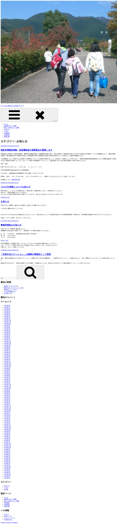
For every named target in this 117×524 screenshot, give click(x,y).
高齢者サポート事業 (10, 126)
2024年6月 (7, 352)
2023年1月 (7, 382)
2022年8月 (7, 391)
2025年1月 (7, 339)
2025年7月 (7, 329)
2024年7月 (7, 350)
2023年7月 (7, 372)
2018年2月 (7, 461)
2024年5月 (7, 354)
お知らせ (7, 129)
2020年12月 (7, 426)
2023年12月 (7, 363)
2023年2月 (7, 381)
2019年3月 (7, 438)
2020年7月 (7, 435)
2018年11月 (7, 445)
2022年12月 (7, 384)
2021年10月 (7, 409)
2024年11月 (7, 343)
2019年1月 (7, 442)
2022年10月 (7, 388)
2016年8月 (7, 470)
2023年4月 (7, 377)
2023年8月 (7, 370)
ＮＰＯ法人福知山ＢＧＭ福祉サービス (12, 106)
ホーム (6, 124)
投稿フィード (8, 516)
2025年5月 (7, 332)
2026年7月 (7, 307)
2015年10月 (7, 474)
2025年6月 (7, 330)
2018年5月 (7, 456)
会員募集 (7, 133)
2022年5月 (7, 397)
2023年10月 (7, 366)
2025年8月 (7, 327)
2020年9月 (7, 431)
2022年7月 (7, 393)
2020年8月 (7, 433)
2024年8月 (7, 348)
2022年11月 (7, 386)
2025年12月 (7, 320)
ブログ (6, 131)
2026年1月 (7, 318)
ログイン (7, 514)
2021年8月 (7, 411)
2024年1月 (7, 361)
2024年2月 (7, 359)
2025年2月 (7, 338)
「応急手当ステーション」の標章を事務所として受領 (26, 254)
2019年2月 (7, 440)
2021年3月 (7, 420)
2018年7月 (7, 452)
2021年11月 (7, 408)
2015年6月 (7, 478)
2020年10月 (7, 429)
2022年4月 (7, 399)
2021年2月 (7, 422)
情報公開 (7, 136)
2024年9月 (7, 347)
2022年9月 (7, 390)
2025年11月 (7, 321)
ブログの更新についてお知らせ (15, 187)
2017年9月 (7, 465)
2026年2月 (7, 316)
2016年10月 (7, 467)
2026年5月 (7, 311)
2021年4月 (7, 418)
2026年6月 (7, 309)
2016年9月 (7, 469)
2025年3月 (7, 336)
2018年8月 (7, 451)
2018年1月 (7, 463)
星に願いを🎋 (8, 293)
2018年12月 (7, 443)
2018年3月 (7, 460)
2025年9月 (7, 325)
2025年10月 (7, 323)
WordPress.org (8, 519)
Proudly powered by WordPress (9, 522)
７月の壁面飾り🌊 (9, 291)
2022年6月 (7, 395)
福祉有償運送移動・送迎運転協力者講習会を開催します (26, 150)
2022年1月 (7, 404)
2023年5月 (7, 375)
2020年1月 (7, 436)
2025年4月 (7, 334)
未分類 (6, 489)
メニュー (55, 120)
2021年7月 (7, 413)
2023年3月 (7, 379)
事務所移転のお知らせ (11, 225)
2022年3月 (7, 400)
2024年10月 (7, 345)
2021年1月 (7, 424)
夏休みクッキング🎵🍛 (11, 286)
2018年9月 (7, 449)
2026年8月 (7, 305)
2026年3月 (7, 314)
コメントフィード (9, 518)
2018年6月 (7, 454)
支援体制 (7, 135)
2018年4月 (7, 458)
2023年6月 (7, 373)
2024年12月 (7, 341)
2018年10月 (7, 447)
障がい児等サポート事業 (11, 127)
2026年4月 (7, 312)
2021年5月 (7, 417)
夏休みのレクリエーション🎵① (14, 288)
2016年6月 (7, 472)
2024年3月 (7, 357)
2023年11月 (7, 364)
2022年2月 (7, 402)
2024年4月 (7, 356)
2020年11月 (7, 427)
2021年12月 (7, 406)
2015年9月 (7, 476)
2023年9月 (7, 368)
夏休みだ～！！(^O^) (10, 289)
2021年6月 (7, 415)
